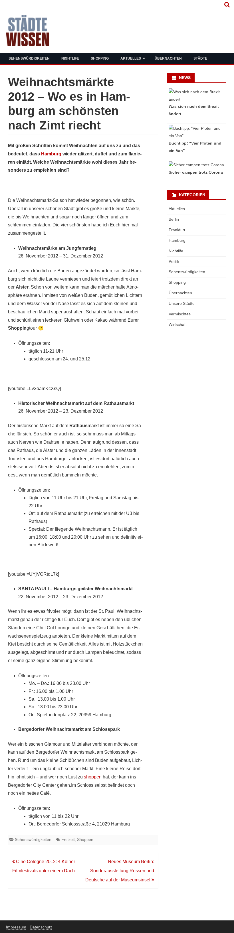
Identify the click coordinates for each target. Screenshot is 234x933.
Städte (200, 58)
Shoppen (85, 839)
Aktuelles (130, 58)
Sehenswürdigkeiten (29, 58)
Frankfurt (177, 230)
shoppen (93, 776)
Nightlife (70, 58)
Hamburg (51, 153)
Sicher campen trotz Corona (196, 172)
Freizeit (68, 839)
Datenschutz (41, 927)
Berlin (174, 219)
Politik (174, 261)
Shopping (100, 58)
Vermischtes (180, 314)
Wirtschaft (178, 324)
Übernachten (168, 58)
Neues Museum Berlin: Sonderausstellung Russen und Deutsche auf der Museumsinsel (119, 870)
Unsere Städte (182, 303)
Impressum (16, 927)
